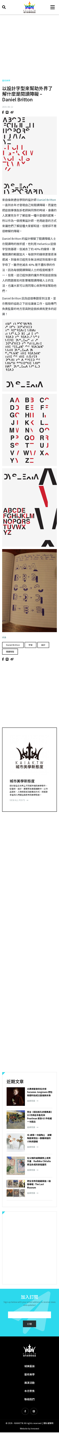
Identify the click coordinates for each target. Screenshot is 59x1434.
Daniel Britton (46, 200)
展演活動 (29, 1382)
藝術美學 (6, 80)
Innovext (35, 1428)
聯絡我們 (29, 1399)
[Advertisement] (29, 46)
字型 (30, 644)
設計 (43, 644)
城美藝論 (29, 1366)
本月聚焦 (29, 1391)
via (4, 637)
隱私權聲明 (48, 1423)
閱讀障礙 (10, 651)
